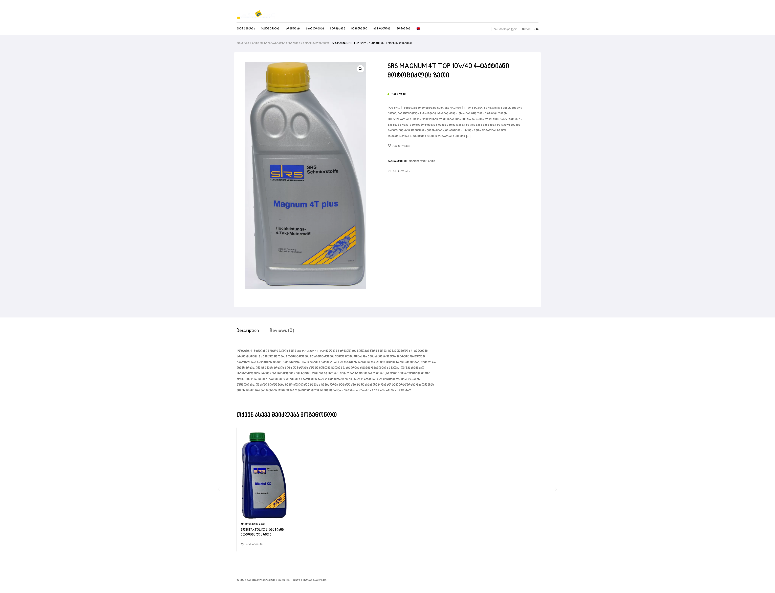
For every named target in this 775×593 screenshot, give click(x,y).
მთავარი (243, 43)
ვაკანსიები (359, 28)
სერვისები (337, 28)
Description (248, 331)
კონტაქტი (404, 28)
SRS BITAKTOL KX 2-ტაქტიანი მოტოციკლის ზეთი (262, 532)
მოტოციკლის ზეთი (316, 43)
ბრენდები (293, 28)
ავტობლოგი (382, 28)
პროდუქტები (270, 28)
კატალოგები (315, 28)
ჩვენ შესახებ (246, 28)
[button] (399, 145)
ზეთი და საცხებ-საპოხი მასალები (276, 43)
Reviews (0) (282, 331)
